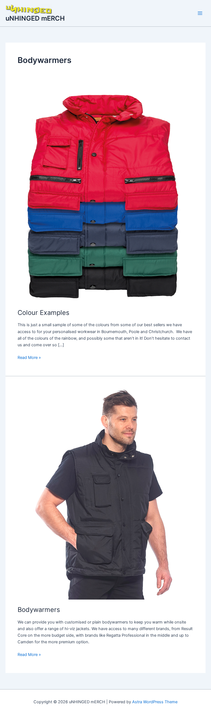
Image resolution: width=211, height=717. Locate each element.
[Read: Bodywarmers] (105, 493)
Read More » (29, 357)
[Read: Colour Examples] (105, 196)
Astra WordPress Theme (154, 701)
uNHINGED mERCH (35, 18)
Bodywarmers (39, 610)
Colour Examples (43, 313)
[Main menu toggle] (200, 13)
